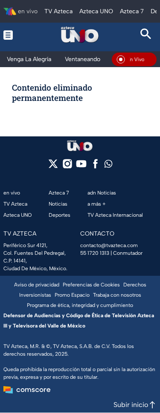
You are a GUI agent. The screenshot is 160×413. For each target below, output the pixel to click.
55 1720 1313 (94, 253)
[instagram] (67, 166)
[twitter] (53, 166)
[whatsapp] (108, 166)
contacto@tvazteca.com (109, 245)
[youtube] (81, 166)
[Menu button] (13, 35)
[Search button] (146, 35)
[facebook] (95, 166)
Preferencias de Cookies (91, 285)
